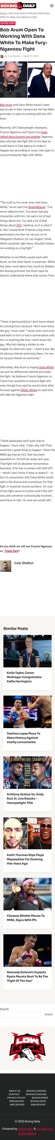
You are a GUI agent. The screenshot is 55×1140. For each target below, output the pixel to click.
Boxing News (8, 23)
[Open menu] (51, 6)
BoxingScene (36, 207)
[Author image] (2, 56)
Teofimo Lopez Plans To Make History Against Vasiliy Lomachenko (23, 738)
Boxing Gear (38, 1101)
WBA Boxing (38, 1104)
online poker (25, 1129)
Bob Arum (6, 105)
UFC (19, 225)
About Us (14, 1091)
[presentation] (27, 651)
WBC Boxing (17, 1104)
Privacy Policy (16, 1097)
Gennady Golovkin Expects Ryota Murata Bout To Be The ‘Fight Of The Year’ (27, 976)
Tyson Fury (11, 551)
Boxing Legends (36, 1091)
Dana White (46, 367)
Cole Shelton (14, 56)
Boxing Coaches (36, 1094)
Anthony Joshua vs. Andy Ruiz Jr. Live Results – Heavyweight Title (25, 799)
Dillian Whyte (29, 390)
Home (3, 13)
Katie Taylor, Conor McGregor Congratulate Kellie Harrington (24, 677)
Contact (14, 1094)
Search (4, 1009)
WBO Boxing (16, 1101)
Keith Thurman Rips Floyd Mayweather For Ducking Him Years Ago (25, 859)
